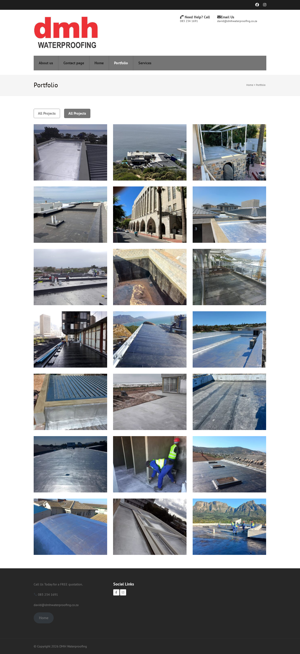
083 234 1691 (189, 21)
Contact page (73, 63)
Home (99, 63)
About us (46, 63)
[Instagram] (123, 592)
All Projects (47, 113)
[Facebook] (116, 592)
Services (144, 63)
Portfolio (121, 63)
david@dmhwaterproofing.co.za (237, 21)
